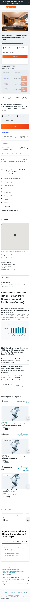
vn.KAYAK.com (6, 592)
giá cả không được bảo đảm (8, 572)
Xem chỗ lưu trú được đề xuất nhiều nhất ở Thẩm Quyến (23, 468)
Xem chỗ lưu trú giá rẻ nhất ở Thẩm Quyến (23, 434)
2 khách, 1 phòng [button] (8, 52)
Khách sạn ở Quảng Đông (20, 593)
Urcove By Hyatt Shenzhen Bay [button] (10, 490)
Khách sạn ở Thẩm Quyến (11, 555)
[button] (28, 2)
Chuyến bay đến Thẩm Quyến (12, 553)
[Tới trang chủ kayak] (11, 7)
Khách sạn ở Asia (21, 592)
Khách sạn (13, 592)
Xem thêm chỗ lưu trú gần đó (23, 401)
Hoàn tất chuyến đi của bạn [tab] (12, 541)
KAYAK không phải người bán (10, 577)
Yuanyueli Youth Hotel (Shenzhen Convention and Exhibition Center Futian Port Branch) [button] (15, 424)
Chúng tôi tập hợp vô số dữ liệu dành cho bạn (13, 580)
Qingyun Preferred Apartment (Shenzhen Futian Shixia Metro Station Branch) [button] (15, 457)
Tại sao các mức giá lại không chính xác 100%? (14, 583)
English (18, 3)
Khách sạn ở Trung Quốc (7, 593)
